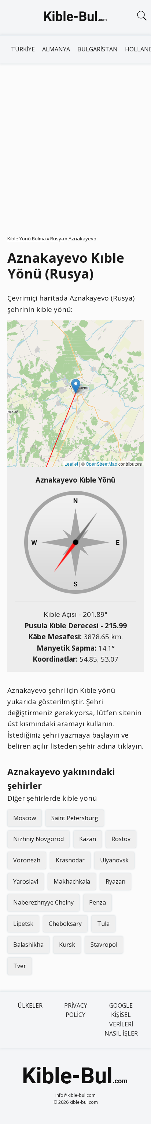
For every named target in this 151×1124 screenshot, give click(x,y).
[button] (75, 386)
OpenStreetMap (101, 464)
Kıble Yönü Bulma (26, 238)
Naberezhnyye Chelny (43, 902)
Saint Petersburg (74, 818)
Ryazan (115, 881)
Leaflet (71, 464)
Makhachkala (72, 881)
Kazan (87, 839)
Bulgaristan (97, 49)
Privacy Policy (75, 1010)
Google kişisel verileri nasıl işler (121, 1019)
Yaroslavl (25, 881)
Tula (103, 924)
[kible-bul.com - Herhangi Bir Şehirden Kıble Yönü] (75, 17)
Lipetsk (23, 924)
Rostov (120, 839)
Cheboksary (65, 924)
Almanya (56, 49)
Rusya (57, 238)
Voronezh (26, 860)
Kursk (67, 945)
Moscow (24, 818)
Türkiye (23, 49)
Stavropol (104, 945)
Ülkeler (30, 1005)
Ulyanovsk (114, 860)
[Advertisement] (75, 142)
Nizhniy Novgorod (38, 839)
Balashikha (28, 945)
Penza (97, 902)
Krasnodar (70, 860)
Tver (19, 966)
